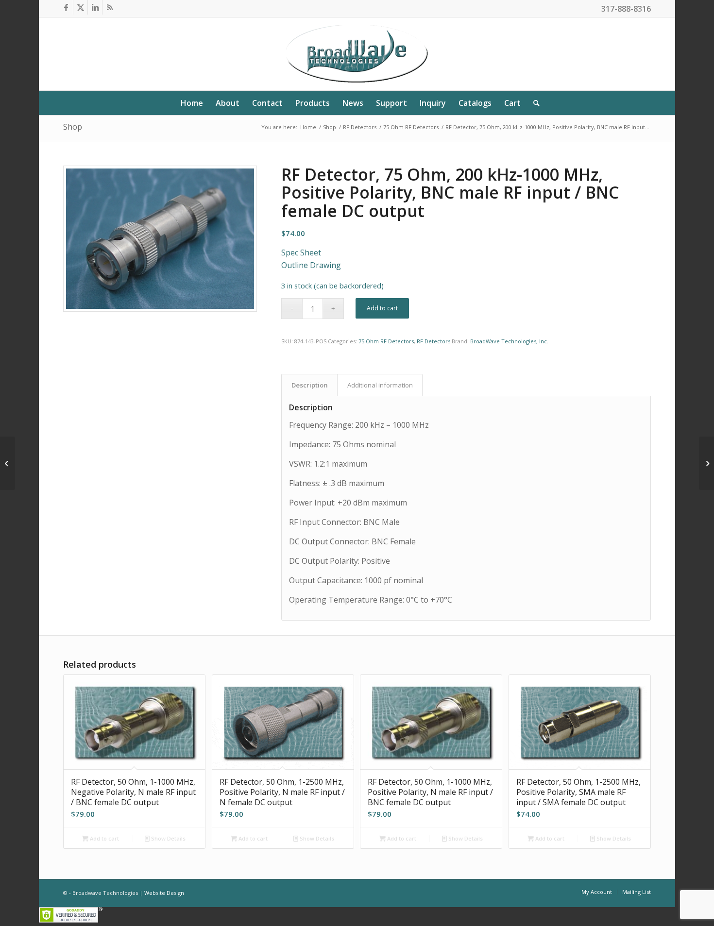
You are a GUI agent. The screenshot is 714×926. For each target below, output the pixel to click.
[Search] (533, 103)
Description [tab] (309, 385)
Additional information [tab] (380, 385)
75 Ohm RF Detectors (386, 341)
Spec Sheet (301, 252)
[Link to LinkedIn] (95, 7)
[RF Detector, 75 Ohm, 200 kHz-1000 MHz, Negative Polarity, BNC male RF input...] (706, 463)
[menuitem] (191, 103)
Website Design (164, 892)
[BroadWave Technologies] (357, 53)
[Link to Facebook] (66, 7)
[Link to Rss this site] (109, 7)
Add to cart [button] (103, 838)
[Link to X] (80, 7)
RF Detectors (433, 341)
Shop (72, 126)
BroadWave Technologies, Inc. (509, 341)
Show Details (168, 838)
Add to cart (382, 308)
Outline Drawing (311, 265)
